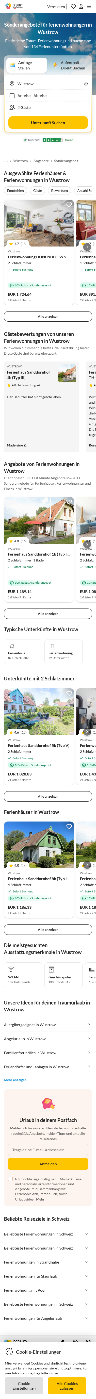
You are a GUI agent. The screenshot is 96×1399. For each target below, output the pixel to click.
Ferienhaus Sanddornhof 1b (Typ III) (39, 554)
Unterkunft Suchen (48, 122)
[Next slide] (87, 247)
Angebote (41, 161)
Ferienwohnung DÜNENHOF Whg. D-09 (43, 256)
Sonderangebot (66, 161)
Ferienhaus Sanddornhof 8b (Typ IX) (39, 878)
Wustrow (20, 161)
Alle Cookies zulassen (67, 1385)
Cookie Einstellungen (24, 1385)
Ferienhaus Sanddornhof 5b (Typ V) (38, 745)
